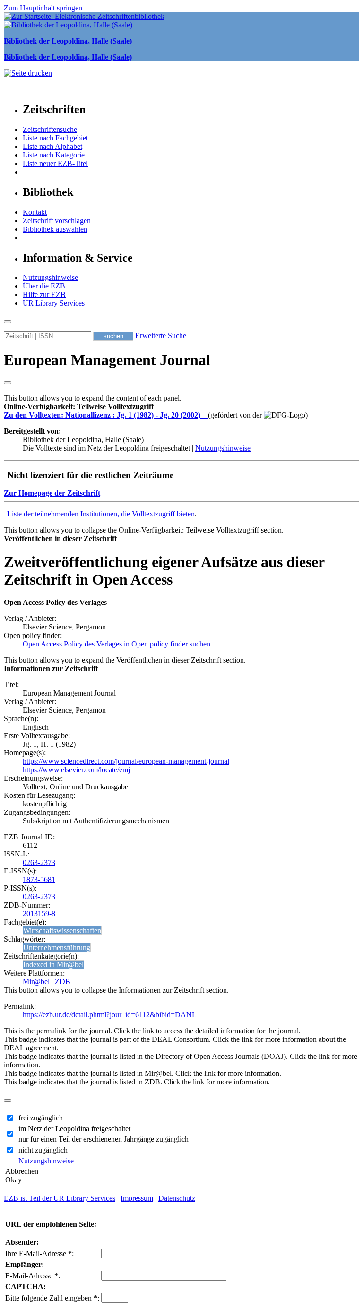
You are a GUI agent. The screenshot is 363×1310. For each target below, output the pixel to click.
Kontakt (35, 212)
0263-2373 (39, 862)
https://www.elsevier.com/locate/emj (76, 770)
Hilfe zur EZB (44, 294)
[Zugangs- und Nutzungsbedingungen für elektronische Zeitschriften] (205, 415)
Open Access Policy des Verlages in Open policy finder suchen (116, 644)
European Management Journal (107, 359)
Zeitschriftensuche (50, 129)
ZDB (62, 982)
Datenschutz (176, 1198)
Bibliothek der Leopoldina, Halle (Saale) (68, 41)
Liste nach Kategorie (54, 155)
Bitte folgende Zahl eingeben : (52, 1298)
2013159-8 (39, 913)
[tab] (181, 406)
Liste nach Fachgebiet (55, 138)
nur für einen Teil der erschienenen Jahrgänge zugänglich (103, 1139)
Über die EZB (44, 286)
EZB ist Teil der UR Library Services (59, 1198)
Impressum (137, 1198)
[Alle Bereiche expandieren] (7, 382)
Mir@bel (37, 982)
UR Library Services (54, 303)
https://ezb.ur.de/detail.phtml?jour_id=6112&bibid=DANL (110, 1015)
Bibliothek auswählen (55, 229)
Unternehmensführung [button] (56, 947)
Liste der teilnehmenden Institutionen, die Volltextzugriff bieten (101, 514)
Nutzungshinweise (50, 277)
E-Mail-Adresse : (32, 1276)
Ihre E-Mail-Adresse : (39, 1253)
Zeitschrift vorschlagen (57, 221)
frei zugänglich (40, 1118)
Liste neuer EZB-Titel (55, 163)
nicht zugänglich (43, 1150)
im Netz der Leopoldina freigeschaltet (74, 1129)
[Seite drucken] (28, 73)
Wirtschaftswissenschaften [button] (62, 930)
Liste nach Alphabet (52, 146)
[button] (79, 406)
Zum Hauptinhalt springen (43, 8)
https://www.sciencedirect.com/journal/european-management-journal (126, 761)
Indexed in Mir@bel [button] (53, 965)
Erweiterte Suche (160, 336)
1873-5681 (39, 879)
